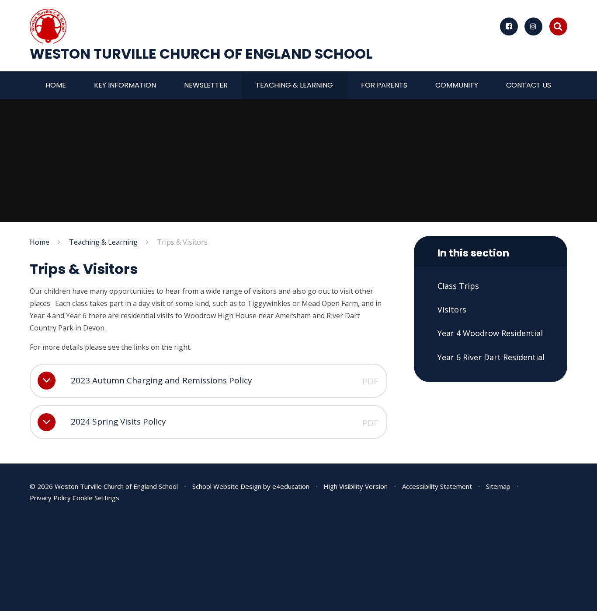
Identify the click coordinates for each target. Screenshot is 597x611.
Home (39, 242)
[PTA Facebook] (509, 26)
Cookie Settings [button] (96, 497)
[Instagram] (533, 26)
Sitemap (498, 486)
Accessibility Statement (437, 486)
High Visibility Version (355, 486)
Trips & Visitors (182, 242)
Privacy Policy (50, 497)
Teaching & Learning (103, 242)
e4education (290, 486)
